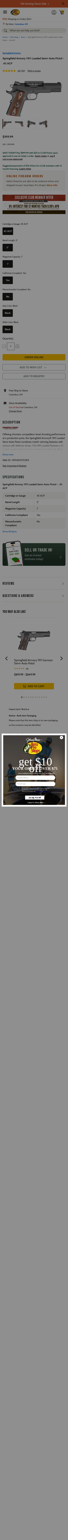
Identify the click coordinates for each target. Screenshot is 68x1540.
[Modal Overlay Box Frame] (34, 770)
